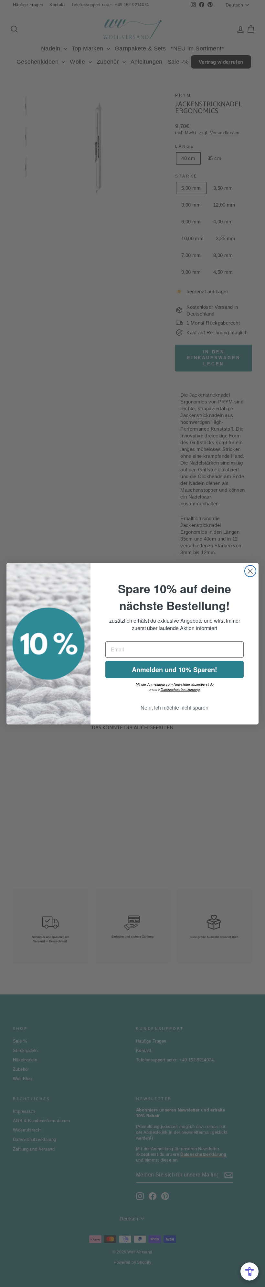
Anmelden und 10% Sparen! (174, 669)
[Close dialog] (250, 571)
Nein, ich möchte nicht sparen (174, 707)
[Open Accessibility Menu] (249, 1271)
